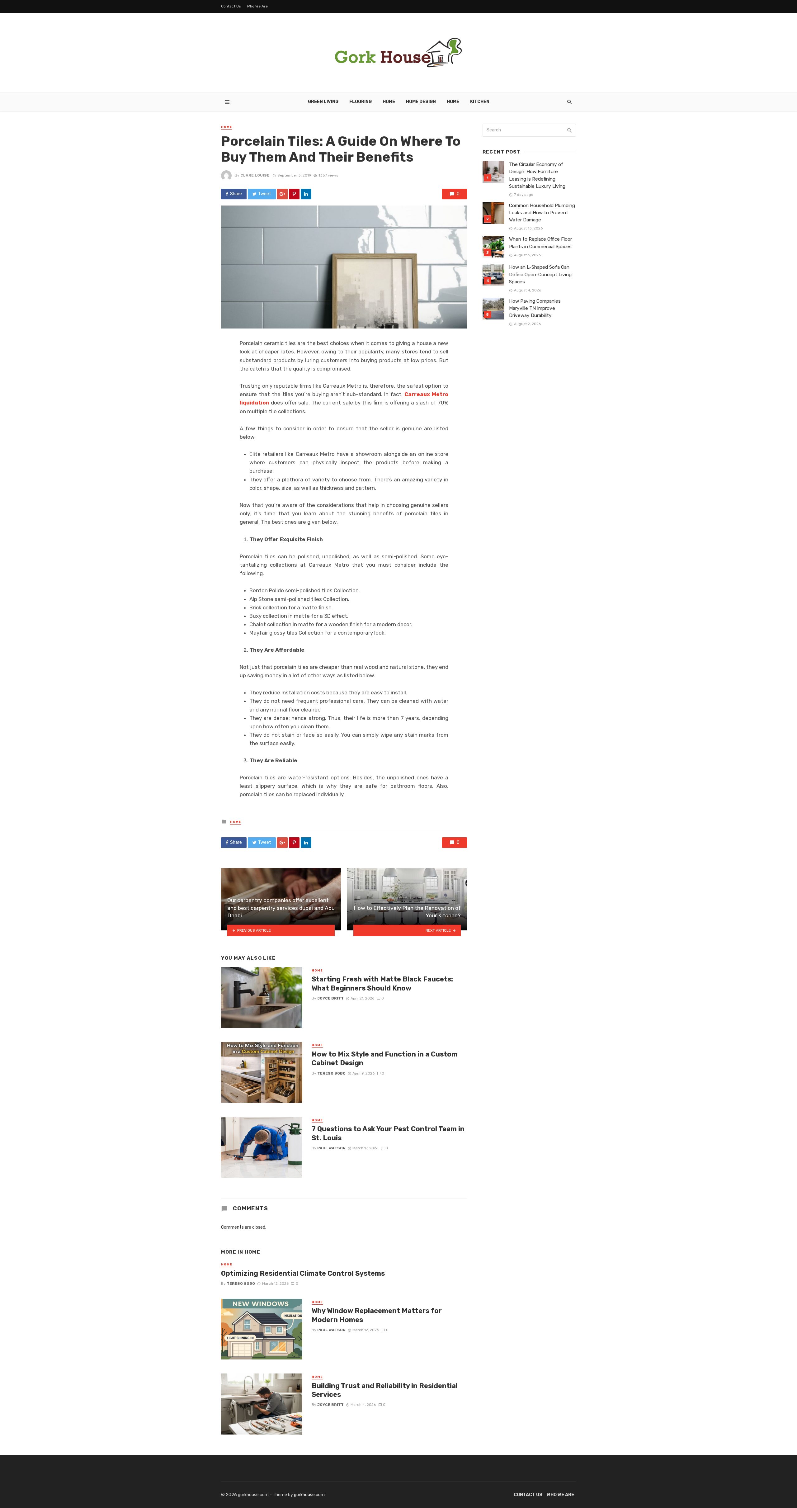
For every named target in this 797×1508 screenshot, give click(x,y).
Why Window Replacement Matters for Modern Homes (377, 1315)
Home (389, 101)
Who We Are (257, 6)
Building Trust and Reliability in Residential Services (385, 1390)
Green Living (323, 101)
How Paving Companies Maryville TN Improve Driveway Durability (535, 308)
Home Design (421, 101)
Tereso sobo (331, 1073)
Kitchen (479, 101)
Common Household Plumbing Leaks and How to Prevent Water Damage (542, 213)
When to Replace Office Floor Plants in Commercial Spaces (540, 242)
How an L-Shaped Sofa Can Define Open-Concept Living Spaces (540, 274)
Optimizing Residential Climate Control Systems (303, 1273)
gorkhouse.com (309, 1494)
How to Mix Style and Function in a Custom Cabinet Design (385, 1058)
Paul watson (331, 1148)
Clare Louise (254, 175)
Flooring (360, 101)
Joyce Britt (330, 998)
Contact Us (231, 6)
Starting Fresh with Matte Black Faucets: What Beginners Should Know (382, 983)
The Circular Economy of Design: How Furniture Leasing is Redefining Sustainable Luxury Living (537, 175)
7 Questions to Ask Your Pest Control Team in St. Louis (388, 1133)
